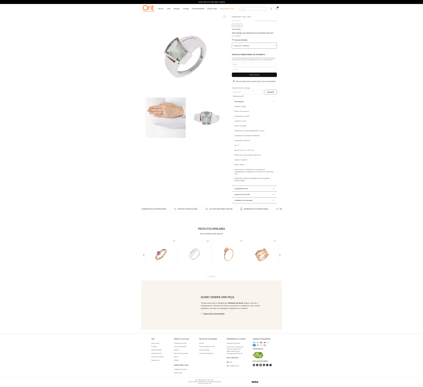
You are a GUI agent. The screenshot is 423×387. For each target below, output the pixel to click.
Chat (230, 362)
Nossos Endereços (156, 353)
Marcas (161, 9)
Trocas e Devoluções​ (180, 346)
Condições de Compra (180, 369)
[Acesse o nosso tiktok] (267, 365)
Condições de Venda (180, 343)
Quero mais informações (213, 314)
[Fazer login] (271, 8)
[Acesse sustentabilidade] (258, 355)
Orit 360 (201, 343)
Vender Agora (178, 373)
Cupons (176, 357)
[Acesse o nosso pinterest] (270, 365)
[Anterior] (143, 255)
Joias (169, 9)
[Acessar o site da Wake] (254, 382)
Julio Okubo (236, 29)
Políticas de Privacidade (181, 353)
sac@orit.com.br (234, 366)
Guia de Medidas (241, 40)
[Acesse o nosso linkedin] (264, 365)
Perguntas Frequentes (233, 343)
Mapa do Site (155, 360)
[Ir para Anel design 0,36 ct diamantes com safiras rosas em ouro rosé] (161, 255)
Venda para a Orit (226, 9)
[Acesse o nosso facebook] (257, 365)
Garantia (176, 350)
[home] (148, 8)
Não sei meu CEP (238, 96)
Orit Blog (153, 346)
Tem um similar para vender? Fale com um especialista (256, 81)
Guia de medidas (204, 350)
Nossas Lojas (212, 9)
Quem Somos (155, 343)
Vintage (186, 9)
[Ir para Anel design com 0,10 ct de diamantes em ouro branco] (195, 255)
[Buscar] (264, 8)
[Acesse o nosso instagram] (254, 365)
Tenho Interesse (254, 75)
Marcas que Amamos (157, 357)
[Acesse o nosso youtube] (260, 365)
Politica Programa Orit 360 (207, 346)
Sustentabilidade (198, 9)
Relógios (177, 9)
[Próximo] (279, 255)
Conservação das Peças (206, 353)
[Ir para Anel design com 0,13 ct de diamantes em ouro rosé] (228, 255)
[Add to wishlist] (224, 16)
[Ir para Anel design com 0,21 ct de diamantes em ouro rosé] (261, 255)
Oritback (176, 360)
